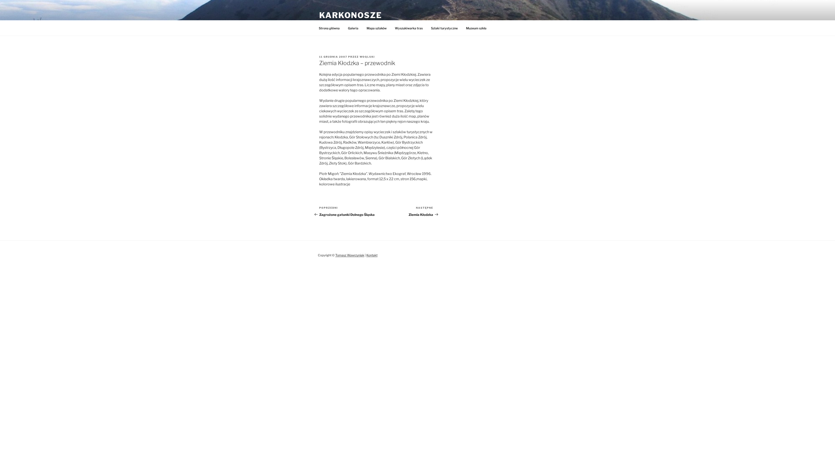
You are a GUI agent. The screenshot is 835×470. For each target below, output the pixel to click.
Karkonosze (350, 15)
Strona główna (329, 28)
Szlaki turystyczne (444, 28)
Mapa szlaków (377, 28)
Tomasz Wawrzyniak (349, 255)
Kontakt (371, 255)
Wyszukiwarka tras (409, 28)
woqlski (367, 56)
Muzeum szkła (476, 28)
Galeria (353, 28)
